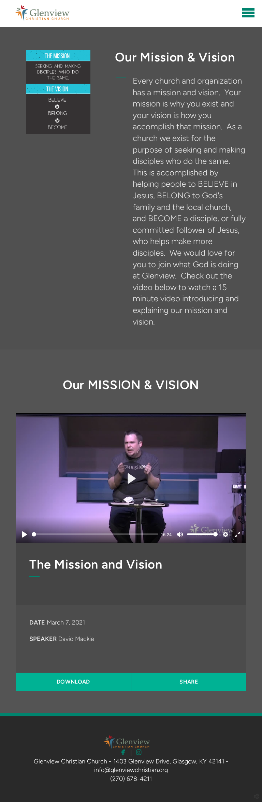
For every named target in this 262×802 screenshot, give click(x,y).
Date (37, 622)
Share (188, 681)
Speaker (43, 639)
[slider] (95, 534)
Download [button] (73, 681)
